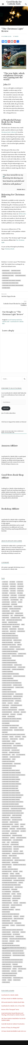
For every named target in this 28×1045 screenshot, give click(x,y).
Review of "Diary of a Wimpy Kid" (10, 1027)
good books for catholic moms (10, 790)
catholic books (20, 649)
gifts (13, 759)
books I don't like (7, 640)
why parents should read (9, 975)
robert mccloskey (7, 916)
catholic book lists (15, 646)
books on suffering (7, 642)
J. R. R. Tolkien (6, 831)
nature (17, 873)
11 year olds (22, 595)
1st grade (12, 581)
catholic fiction (6, 658)
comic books (5, 705)
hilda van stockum (16, 817)
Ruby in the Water (18, 918)
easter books (11, 716)
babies (23, 617)
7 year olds (5, 590)
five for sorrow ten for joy (9, 747)
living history (14, 844)
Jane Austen (5, 833)
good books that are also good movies (12, 806)
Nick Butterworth (7, 880)
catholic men (21, 667)
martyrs (16, 851)
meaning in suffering (17, 853)
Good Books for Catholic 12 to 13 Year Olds (13, 1006)
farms (13, 741)
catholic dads (22, 653)
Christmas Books (9, 249)
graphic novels (6, 815)
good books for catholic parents (11, 792)
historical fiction (17, 819)
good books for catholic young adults (12, 801)
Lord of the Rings (7, 846)
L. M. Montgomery (17, 839)
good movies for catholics (18, 808)
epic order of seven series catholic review (13, 734)
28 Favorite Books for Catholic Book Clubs (12, 1002)
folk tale (4, 752)
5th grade (5, 588)
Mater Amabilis (6, 853)
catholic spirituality (8, 687)
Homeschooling (14, 822)
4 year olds (5, 586)
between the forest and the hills (11, 624)
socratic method (6, 934)
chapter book (19, 694)
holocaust (5, 822)
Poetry (13, 893)
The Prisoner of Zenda (18, 955)
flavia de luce (15, 750)
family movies (14, 738)
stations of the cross (8, 936)
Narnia (12, 873)
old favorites (22, 214)
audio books (5, 617)
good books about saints (9, 765)
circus (4, 703)
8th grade (5, 593)
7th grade (12, 590)
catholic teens (19, 687)
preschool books (6, 896)
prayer (19, 893)
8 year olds (20, 590)
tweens (14, 968)
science (13, 925)
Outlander (14, 889)
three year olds (6, 964)
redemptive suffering (8, 909)
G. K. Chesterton (21, 754)
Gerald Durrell (6, 759)
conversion (5, 707)
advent (20, 602)
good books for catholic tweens (10, 799)
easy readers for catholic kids (10, 725)
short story (15, 932)
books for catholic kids (8, 633)
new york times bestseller (9, 878)
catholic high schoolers (8, 660)
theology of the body (18, 953)
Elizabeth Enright (19, 729)
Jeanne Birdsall (6, 835)
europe (11, 736)
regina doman (6, 911)
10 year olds (5, 595)
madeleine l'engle (7, 848)
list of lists (5, 844)
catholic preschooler (19, 676)
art (12, 615)
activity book (5, 602)
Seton (3, 927)
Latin (3, 842)
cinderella (18, 700)
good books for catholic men (10, 788)
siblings (23, 932)
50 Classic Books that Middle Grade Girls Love (13, 1031)
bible (23, 624)
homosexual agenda (7, 824)
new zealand (21, 878)
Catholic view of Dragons (9, 691)
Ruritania (14, 920)
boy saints (17, 642)
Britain (19, 644)
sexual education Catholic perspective (12, 929)
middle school (6, 862)
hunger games (6, 826)
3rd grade (20, 584)
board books (13, 628)
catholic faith (6, 655)
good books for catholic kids (10, 282)
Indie (22, 826)
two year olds (22, 968)
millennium (15, 862)
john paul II (5, 837)
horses (17, 824)
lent (8, 842)
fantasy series (6, 741)
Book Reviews (5, 270)
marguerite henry (7, 851)
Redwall (18, 909)
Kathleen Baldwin (21, 837)
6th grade (20, 588)
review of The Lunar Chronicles (10, 914)
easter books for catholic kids (10, 721)
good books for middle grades (10, 804)
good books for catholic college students (13, 774)
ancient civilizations (15, 608)
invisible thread (21, 828)
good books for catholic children (11, 280)
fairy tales (5, 738)
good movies (5, 808)
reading (13, 907)
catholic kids (18, 664)
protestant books (7, 902)
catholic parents (6, 676)
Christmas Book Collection (8, 132)
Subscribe (5, 408)
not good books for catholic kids (11, 884)
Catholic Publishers (7, 678)
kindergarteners (6, 839)
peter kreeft (16, 891)
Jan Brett (23, 831)
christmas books (15, 270)
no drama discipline (19, 880)
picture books (6, 287)
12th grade (21, 597)
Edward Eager (13, 727)
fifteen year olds (6, 745)
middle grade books (7, 860)
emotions (4, 732)
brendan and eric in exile (9, 644)
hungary (23, 824)
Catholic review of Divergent (10, 680)
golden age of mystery (8, 761)
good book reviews (20, 275)
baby (3, 619)
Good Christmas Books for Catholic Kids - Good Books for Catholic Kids (13, 321)
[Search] (24, 4)
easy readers (5, 723)
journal (13, 837)
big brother (16, 626)
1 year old (5, 581)
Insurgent (5, 828)
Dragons (23, 712)
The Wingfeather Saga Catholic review (12, 962)
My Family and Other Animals (10, 869)
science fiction (20, 925)
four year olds (6, 754)
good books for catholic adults (10, 770)
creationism (13, 707)
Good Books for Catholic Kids (14, 3)
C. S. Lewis (5, 646)
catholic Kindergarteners (9, 667)
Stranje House (19, 936)
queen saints (5, 905)
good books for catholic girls (10, 781)
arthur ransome (19, 615)
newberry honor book (15, 875)
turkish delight (6, 968)
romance (16, 916)
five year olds (6, 750)
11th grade (5, 597)
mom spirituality (6, 864)
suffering (5, 938)
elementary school (7, 729)
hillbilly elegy (6, 819)
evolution (17, 736)
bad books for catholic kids (14, 619)
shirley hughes (6, 932)
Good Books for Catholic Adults (9, 995)
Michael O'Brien (6, 857)
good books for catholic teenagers (11, 797)
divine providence (7, 712)
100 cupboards (14, 599)
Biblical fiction (6, 626)
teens (17, 941)
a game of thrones (7, 606)
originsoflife (6, 889)
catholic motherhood (18, 669)
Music (9, 866)
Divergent (21, 709)
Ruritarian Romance (7, 923)
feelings (18, 743)
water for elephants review (9, 973)
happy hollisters (16, 815)
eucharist (5, 736)
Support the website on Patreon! (17, 422)
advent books (5, 604)
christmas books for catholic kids (11, 273)
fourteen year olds (14, 752)
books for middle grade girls (10, 637)
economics (5, 727)
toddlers (15, 964)
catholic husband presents (9, 662)
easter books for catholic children (11, 718)
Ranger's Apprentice (16, 905)
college (16, 703)
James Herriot (15, 831)
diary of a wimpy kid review (9, 709)
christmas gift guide (7, 275)
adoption (13, 602)
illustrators (15, 826)
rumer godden (6, 920)
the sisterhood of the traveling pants (12, 959)
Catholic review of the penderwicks (11, 682)
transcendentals (6, 966)
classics (10, 703)
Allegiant (4, 608)
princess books (6, 898)
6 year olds (12, 588)
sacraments (18, 923)
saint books (5, 925)
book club (20, 628)
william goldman (6, 977)
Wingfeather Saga (18, 977)
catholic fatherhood (17, 655)
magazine (16, 848)
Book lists (13, 631)
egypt (20, 727)
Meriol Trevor (12, 855)
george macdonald (15, 756)
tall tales (5, 941)
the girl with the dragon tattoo (10, 945)
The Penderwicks (6, 955)
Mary (21, 851)
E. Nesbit (19, 714)
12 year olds (13, 597)
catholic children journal (9, 653)
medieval (4, 855)
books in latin (17, 640)
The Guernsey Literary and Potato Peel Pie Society (13, 948)
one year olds (18, 887)
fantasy (22, 738)
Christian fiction (6, 696)
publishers (23, 902)
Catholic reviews (6, 685)
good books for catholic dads (10, 777)
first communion (18, 745)
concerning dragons (16, 705)
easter (4, 716)
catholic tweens (6, 689)
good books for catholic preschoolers (12, 285)
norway (21, 882)
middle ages (16, 857)
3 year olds (13, 584)
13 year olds (5, 599)
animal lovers (15, 611)
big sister (5, 628)
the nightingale (6, 953)
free (13, 754)
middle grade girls (20, 860)
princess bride (16, 898)
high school (5, 817)
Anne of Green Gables (8, 613)
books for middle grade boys (10, 635)
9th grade (20, 593)
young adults (6, 982)
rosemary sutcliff (7, 918)
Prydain (16, 902)
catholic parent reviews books (10, 673)
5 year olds (20, 586)
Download (16, 712)
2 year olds (20, 581)
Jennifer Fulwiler (17, 835)
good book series (6, 768)
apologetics (5, 615)
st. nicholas (16, 934)
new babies (5, 875)
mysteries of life (6, 871)
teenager (12, 941)
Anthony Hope (19, 613)
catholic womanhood (8, 694)
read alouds (5, 907)
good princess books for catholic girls (12, 813)
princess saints (6, 900)
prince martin (17, 896)
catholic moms (6, 669)
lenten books (14, 842)
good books (5, 278)
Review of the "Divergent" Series (10, 1009)
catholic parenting (7, 671)
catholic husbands (7, 664)
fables (24, 736)
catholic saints (17, 685)
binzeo (16, 36)
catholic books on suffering (10, 651)
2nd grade (5, 584)
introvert (12, 828)
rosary (22, 916)
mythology (5, 873)
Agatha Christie (18, 606)
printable (15, 900)
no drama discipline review (9, 882)
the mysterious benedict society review (12, 950)
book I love (5, 631)
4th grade (12, 586)
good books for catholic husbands (11, 783)
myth (21, 871)
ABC (21, 599)
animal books (5, 611)
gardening (5, 756)
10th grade (14, 595)
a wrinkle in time (15, 617)
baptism (4, 622)
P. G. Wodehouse (6, 891)
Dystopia (13, 714)
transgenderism (17, 966)
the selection (5, 957)
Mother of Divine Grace (19, 864)
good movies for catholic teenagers (12, 810)
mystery (15, 871)
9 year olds (12, 593)
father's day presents (8, 743)
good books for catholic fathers (11, 779)
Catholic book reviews (8, 649)
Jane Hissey (13, 833)
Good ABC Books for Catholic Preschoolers (12, 1024)
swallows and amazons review (18, 938)
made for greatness (19, 846)
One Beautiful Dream (7, 887)
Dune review (5, 714)
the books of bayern (7, 943)
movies (4, 866)
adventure (14, 604)
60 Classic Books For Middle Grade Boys (12, 998)
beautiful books (13, 622)
